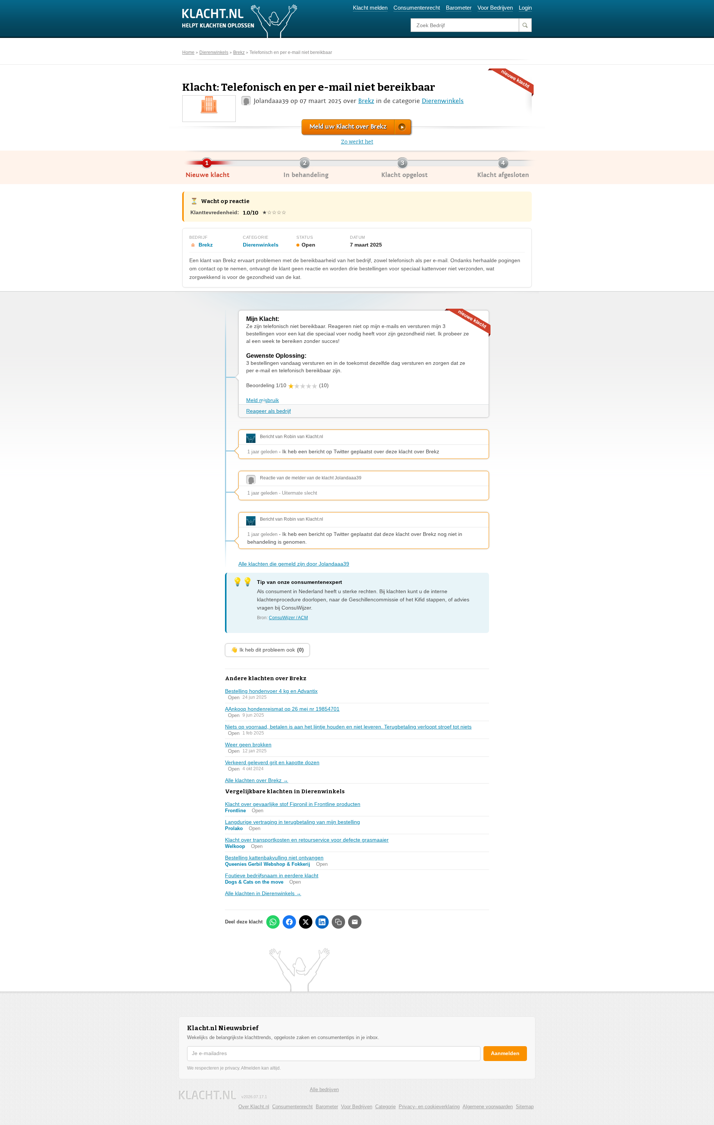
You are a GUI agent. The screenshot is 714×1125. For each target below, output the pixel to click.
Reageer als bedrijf (268, 411)
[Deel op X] (305, 922)
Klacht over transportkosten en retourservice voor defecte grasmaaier (307, 840)
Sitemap (525, 1106)
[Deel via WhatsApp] (273, 922)
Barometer (459, 7)
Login (525, 7)
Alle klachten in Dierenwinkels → (263, 893)
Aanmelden (505, 1053)
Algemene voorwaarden (488, 1106)
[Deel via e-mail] (354, 922)
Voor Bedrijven (495, 7)
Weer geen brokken (248, 745)
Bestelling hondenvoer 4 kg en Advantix (271, 691)
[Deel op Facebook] (289, 922)
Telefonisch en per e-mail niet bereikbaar (291, 52)
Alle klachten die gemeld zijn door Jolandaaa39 (293, 564)
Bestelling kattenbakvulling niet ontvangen (274, 858)
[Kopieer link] (338, 922)
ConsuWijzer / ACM (288, 617)
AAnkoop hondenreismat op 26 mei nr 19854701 (282, 709)
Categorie (385, 1106)
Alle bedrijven (324, 1089)
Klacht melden (370, 7)
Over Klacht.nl (253, 1106)
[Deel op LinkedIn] (322, 922)
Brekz (239, 52)
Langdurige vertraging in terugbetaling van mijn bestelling (292, 822)
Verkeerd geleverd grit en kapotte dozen (272, 762)
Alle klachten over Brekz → (256, 780)
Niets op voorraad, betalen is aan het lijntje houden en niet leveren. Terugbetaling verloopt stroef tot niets (348, 727)
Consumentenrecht (416, 7)
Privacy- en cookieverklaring (429, 1106)
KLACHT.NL (207, 1095)
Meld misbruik (262, 400)
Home (188, 52)
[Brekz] (209, 104)
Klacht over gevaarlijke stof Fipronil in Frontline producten (292, 804)
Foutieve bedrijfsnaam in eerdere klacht (271, 875)
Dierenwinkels (213, 52)
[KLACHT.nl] (240, 21)
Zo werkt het (357, 142)
